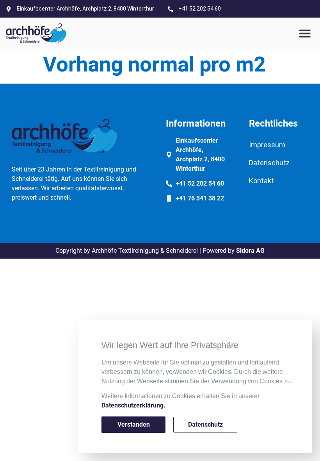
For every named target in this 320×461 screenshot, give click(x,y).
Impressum (267, 145)
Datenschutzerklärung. (133, 405)
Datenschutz (269, 163)
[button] (304, 33)
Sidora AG (250, 250)
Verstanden (133, 424)
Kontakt (261, 181)
